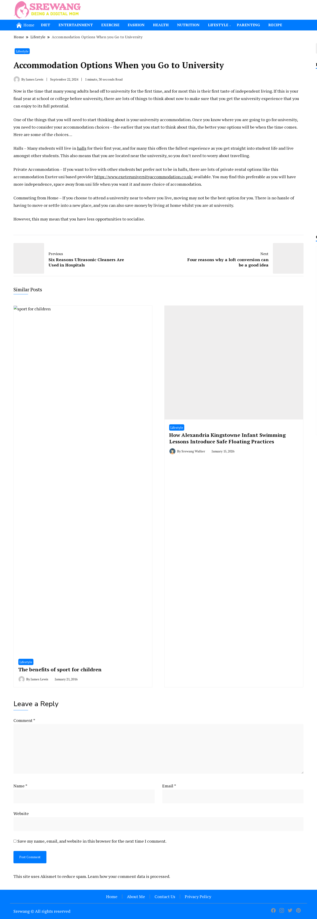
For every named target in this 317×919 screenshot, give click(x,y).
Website (21, 813)
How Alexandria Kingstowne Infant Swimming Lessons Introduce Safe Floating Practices (227, 438)
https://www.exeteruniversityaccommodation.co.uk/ (143, 176)
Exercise (110, 24)
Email (169, 786)
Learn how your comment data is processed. (129, 876)
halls (81, 148)
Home (111, 896)
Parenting (248, 24)
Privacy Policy (198, 896)
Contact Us (165, 896)
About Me (136, 896)
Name (20, 786)
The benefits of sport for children (60, 669)
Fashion (136, 24)
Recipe (275, 24)
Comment (24, 720)
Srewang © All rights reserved (41, 911)
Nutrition (188, 24)
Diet (45, 24)
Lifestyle (218, 24)
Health (161, 24)
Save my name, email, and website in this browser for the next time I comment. (91, 841)
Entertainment (75, 24)
